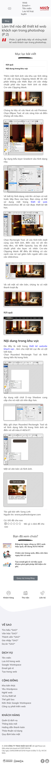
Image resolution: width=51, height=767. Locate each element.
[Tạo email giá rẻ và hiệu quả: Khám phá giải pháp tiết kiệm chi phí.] (7, 564)
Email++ (26, 5)
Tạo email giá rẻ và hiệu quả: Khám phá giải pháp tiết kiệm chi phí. (30, 564)
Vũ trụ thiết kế (9, 696)
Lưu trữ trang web (11, 661)
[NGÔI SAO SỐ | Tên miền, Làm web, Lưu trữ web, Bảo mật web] (44, 8)
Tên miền (26, 8)
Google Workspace (11, 664)
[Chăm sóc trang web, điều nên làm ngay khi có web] (7, 555)
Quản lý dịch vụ (9, 720)
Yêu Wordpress (9, 689)
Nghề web (7, 692)
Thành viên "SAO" (11, 636)
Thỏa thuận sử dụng (12, 730)
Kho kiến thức (8, 685)
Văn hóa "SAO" (9, 633)
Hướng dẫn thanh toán (13, 727)
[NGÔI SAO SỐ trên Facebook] (42, 762)
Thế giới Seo (8, 699)
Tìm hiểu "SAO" (9, 629)
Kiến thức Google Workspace (16, 702)
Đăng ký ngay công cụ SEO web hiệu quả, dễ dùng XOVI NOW (30, 545)
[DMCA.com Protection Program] (18, 761)
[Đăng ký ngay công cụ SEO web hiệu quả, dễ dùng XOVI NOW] (7, 546)
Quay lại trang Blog (26, 578)
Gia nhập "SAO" (10, 640)
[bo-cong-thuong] (7, 761)
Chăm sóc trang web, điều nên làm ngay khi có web (31, 554)
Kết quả (9, 64)
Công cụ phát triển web (14, 706)
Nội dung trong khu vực (17, 68)
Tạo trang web (9, 671)
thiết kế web (37, 201)
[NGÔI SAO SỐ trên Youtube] (47, 762)
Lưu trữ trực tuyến (27, 12)
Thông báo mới (9, 723)
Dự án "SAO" (8, 643)
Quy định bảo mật (11, 734)
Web (24, 2)
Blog (7, 21)
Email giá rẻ (8, 668)
